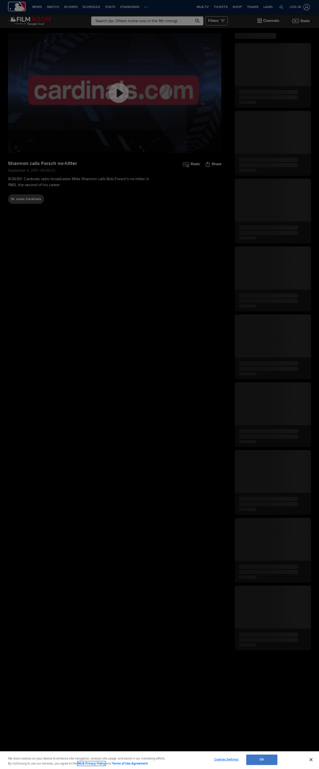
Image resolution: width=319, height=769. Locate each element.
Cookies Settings (226, 760)
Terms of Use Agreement (130, 764)
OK (261, 760)
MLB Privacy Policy (91, 764)
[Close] (311, 759)
